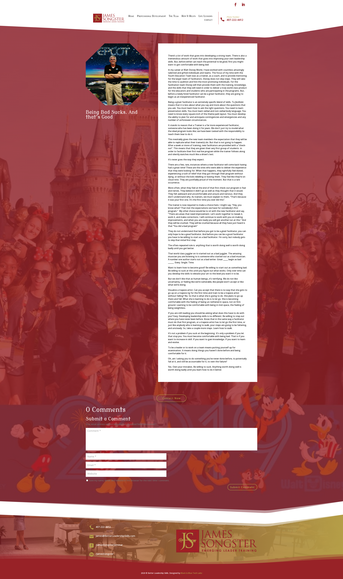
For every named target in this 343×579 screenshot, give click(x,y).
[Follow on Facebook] (235, 4)
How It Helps (189, 16)
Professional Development (151, 16)
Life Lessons (205, 16)
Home (131, 16)
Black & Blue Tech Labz (191, 573)
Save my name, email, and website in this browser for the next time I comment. (129, 480)
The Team (174, 16)
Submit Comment (242, 487)
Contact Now (171, 398)
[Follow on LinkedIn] (243, 4)
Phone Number (233, 17)
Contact (208, 20)
